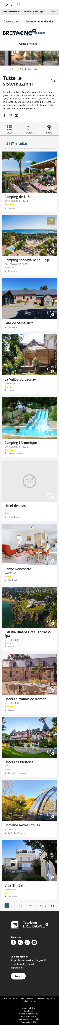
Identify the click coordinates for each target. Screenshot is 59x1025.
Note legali (28, 1011)
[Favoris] (7, 4)
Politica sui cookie (28, 1016)
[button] (13, 4)
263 (39, 905)
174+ (31, 905)
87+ (23, 905)
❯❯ (52, 905)
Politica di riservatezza (28, 1014)
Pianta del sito (28, 1008)
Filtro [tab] (49, 132)
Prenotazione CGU (28, 1022)
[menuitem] (12, 21)
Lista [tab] (9, 132)
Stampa (52, 12)
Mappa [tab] (29, 132)
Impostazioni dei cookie (28, 1019)
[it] (19, 4)
